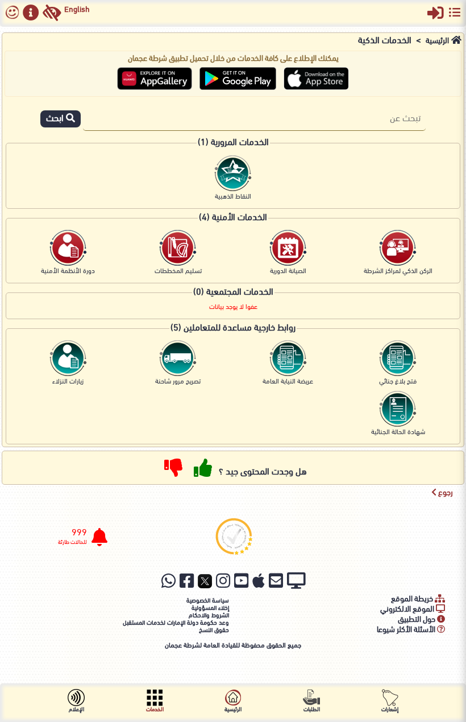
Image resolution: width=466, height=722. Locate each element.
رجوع (444, 493)
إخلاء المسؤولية (210, 608)
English (77, 10)
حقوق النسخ (214, 631)
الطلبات (311, 710)
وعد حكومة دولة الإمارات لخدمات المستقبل (176, 623)
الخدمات (155, 710)
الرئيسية (437, 41)
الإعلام (76, 710)
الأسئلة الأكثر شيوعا (407, 630)
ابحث (56, 118)
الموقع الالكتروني (408, 609)
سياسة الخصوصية (207, 601)
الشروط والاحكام (209, 616)
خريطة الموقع (413, 599)
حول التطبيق (417, 620)
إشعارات (389, 710)
